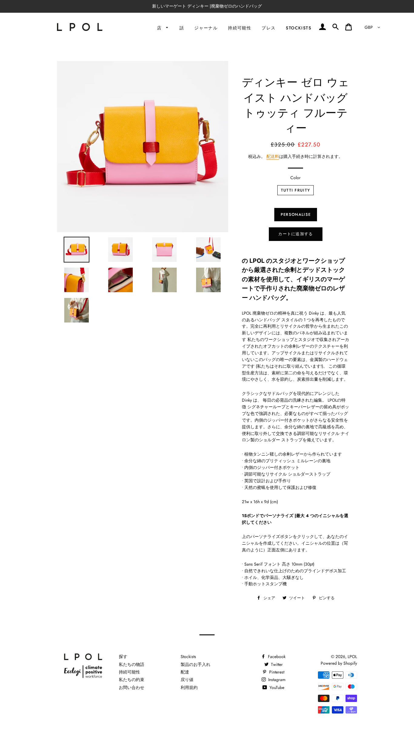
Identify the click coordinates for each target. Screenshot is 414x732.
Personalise (296, 214)
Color (295, 178)
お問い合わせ (131, 687)
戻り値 (187, 680)
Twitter (276, 664)
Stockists (298, 28)
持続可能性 (239, 28)
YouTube (276, 687)
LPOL (352, 656)
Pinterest (276, 672)
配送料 (272, 156)
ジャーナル (206, 28)
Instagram (276, 680)
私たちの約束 (131, 680)
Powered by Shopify (339, 663)
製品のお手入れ (195, 664)
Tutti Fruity (295, 190)
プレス (268, 28)
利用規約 (189, 687)
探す (123, 656)
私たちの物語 (131, 664)
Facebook (276, 656)
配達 (185, 672)
